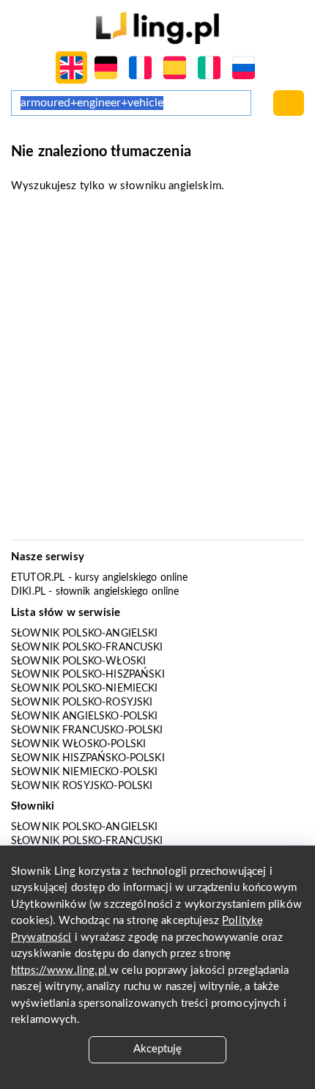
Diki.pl (28, 592)
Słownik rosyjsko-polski (81, 786)
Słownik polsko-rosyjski (81, 702)
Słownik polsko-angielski (84, 633)
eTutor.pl (37, 578)
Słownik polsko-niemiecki (84, 688)
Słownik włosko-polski (78, 744)
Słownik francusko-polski (87, 730)
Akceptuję (157, 1049)
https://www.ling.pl (60, 970)
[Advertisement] (157, 371)
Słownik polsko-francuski (87, 647)
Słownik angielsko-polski (84, 716)
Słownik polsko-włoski (78, 661)
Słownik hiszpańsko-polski (88, 758)
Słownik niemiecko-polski (84, 772)
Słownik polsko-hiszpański (88, 675)
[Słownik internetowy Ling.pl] (157, 27)
